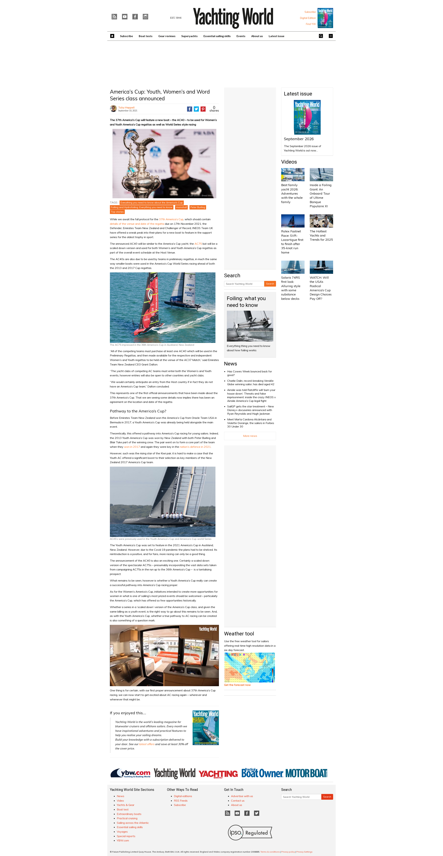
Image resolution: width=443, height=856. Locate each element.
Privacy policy (288, 851)
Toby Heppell (126, 107)
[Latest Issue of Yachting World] (325, 18)
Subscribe (310, 12)
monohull (181, 207)
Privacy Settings (304, 851)
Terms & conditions (270, 851)
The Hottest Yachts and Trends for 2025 (321, 235)
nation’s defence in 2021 (195, 446)
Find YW (311, 24)
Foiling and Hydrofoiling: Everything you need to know (141, 207)
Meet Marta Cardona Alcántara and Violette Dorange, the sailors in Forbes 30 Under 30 (250, 423)
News (230, 364)
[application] (164, 655)
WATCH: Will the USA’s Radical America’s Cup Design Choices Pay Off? (321, 288)
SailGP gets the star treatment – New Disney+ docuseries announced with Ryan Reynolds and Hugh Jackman (250, 410)
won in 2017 (132, 446)
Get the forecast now (237, 685)
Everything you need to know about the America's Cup (152, 202)
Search (270, 283)
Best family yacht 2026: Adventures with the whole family (292, 193)
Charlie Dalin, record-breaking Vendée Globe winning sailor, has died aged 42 (250, 382)
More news (250, 436)
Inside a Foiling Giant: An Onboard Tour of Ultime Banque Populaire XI (321, 195)
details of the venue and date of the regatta (137, 223)
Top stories (117, 211)
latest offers (146, 744)
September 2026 (299, 138)
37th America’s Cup (171, 219)
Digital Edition (308, 18)
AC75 (198, 243)
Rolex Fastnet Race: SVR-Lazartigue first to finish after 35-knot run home (292, 241)
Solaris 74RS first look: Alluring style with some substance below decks (290, 288)
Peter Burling (198, 207)
